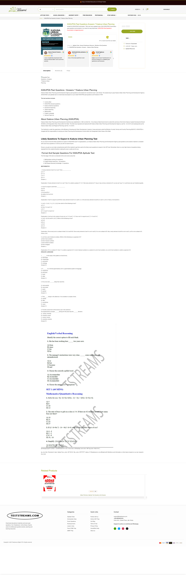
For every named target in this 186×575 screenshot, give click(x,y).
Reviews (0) (58, 70)
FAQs (68, 70)
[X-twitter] (127, 528)
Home (41, 18)
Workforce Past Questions (101, 45)
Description (46, 70)
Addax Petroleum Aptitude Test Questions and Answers (93, 495)
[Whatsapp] (115, 528)
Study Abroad (111, 15)
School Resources (58, 15)
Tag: (68, 47)
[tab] (47, 71)
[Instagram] (123, 528)
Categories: (70, 45)
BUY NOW (132, 31)
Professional (99, 15)
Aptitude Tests (44, 15)
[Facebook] (119, 528)
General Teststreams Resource (87, 45)
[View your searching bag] (146, 9)
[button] (113, 58)
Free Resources (87, 15)
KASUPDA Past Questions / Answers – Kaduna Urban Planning (83, 47)
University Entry (73, 15)
